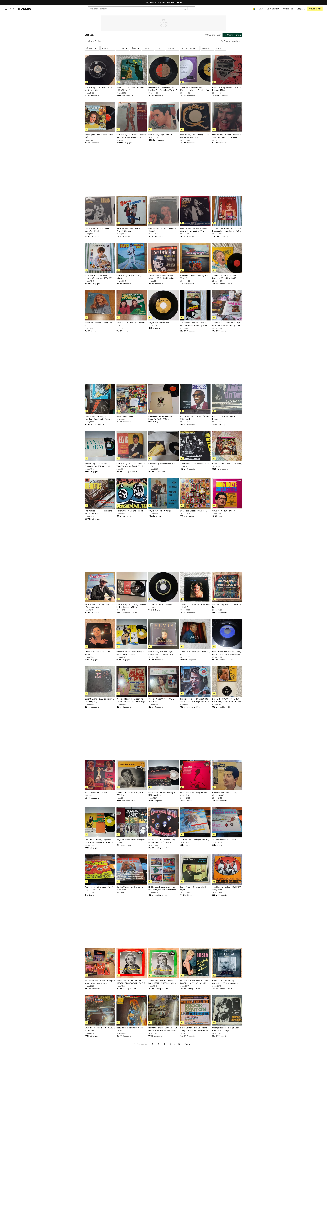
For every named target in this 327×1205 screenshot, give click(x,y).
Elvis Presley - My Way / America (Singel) (162, 229)
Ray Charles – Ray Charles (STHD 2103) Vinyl (194, 417)
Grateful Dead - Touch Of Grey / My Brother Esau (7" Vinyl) (162, 841)
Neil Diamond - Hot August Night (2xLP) (130, 1029)
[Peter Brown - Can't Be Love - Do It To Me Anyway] (100, 587)
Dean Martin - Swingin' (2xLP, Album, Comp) (224, 793)
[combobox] (138, 9)
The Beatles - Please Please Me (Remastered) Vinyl (98, 512)
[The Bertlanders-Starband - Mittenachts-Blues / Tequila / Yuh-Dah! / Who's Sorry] (195, 70)
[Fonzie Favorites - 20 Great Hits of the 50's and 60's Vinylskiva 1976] (195, 681)
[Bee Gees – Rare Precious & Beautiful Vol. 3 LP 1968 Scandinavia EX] (163, 399)
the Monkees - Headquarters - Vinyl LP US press (129, 229)
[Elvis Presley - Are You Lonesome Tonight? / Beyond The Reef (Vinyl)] (227, 117)
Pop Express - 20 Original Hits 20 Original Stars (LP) (99, 888)
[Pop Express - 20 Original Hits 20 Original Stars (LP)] (100, 869)
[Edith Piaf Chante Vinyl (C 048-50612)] (100, 634)
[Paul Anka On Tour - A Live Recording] (227, 399)
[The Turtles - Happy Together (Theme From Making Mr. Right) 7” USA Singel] (100, 822)
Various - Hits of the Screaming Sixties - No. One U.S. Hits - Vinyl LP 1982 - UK (130, 700)
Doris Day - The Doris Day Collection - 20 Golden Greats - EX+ (225, 982)
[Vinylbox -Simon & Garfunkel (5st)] (131, 822)
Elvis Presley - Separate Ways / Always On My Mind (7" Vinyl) (193, 229)
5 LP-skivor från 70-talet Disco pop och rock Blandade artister (100, 981)
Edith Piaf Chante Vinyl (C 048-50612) (98, 653)
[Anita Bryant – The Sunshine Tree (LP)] (100, 117)
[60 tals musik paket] (131, 399)
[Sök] (185, 9)
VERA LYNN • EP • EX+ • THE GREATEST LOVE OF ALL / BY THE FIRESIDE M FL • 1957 (130, 982)
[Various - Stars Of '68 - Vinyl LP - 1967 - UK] (163, 681)
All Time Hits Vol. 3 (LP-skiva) (224, 840)
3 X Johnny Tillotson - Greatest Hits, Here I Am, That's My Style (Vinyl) (193, 324)
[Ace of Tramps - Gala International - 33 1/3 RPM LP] (131, 70)
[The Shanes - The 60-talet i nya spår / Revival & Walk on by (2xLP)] (227, 305)
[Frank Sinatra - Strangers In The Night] (195, 869)
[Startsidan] (24, 9)
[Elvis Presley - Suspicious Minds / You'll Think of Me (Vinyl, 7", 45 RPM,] (131, 446)
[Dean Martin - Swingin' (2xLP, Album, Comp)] (227, 775)
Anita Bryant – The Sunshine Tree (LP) (99, 136)
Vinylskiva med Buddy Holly (223, 511)
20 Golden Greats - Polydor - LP (194, 511)
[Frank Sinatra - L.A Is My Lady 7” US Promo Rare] (163, 775)
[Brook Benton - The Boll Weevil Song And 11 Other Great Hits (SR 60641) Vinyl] (195, 1010)
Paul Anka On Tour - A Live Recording (223, 417)
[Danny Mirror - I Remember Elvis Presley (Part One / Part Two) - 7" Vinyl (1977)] (163, 70)
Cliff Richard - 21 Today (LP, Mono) (227, 463)
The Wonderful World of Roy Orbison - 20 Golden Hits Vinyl (161, 276)
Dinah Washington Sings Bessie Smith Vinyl (193, 793)
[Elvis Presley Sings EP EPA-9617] (163, 117)
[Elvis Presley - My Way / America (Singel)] (163, 211)
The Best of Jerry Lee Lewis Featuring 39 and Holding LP (224, 276)
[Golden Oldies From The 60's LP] (131, 869)
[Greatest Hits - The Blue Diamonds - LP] (131, 305)
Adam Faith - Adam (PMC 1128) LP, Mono (195, 653)
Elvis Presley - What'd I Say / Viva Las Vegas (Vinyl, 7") (194, 136)
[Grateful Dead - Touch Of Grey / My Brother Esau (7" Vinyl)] (163, 822)
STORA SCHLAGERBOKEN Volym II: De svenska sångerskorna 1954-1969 (227, 229)
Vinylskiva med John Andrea (160, 604)
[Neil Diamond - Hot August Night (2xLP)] (131, 1010)
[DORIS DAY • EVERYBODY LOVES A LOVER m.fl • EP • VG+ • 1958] (195, 963)
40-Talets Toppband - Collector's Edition (226, 605)
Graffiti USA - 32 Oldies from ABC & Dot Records (100, 1029)
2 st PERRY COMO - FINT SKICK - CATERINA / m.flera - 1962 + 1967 (226, 700)
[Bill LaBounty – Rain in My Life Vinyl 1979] (163, 446)
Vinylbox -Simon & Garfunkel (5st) (130, 840)
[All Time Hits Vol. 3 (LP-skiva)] (227, 822)
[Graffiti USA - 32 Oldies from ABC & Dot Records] (100, 1010)
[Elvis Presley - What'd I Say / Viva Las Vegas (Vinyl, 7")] (195, 117)
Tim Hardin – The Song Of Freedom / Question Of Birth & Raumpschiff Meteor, (97, 417)
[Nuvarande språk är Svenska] (254, 9)
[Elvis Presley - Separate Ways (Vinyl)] (131, 258)
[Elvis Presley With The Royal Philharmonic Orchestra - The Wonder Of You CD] (163, 634)
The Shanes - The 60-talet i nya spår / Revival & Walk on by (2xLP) (226, 324)
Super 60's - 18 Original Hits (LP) (130, 511)
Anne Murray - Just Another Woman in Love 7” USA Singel (97, 464)
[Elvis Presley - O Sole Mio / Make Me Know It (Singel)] (100, 70)
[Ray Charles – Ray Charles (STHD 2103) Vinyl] (195, 399)
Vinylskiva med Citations (158, 323)
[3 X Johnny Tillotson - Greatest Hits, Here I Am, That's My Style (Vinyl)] (195, 305)
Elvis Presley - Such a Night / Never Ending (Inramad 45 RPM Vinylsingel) (131, 605)
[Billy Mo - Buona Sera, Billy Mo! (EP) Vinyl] (131, 775)
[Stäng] (325, 2)
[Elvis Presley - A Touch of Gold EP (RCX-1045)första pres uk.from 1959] (131, 117)
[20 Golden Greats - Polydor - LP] (195, 493)
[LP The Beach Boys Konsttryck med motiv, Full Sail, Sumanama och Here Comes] (163, 869)
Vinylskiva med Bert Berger (159, 511)
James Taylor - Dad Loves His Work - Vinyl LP (195, 605)
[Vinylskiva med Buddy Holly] (227, 493)
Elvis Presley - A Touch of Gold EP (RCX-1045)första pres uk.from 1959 (131, 136)
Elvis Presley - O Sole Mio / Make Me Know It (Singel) (99, 88)
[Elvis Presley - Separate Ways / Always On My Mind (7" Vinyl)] (195, 211)
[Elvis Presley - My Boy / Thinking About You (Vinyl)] (100, 211)
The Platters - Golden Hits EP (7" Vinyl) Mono (226, 888)
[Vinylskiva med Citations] (163, 305)
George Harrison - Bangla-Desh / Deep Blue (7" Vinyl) (226, 1029)
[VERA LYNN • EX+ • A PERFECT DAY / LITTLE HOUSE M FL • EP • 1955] (163, 963)
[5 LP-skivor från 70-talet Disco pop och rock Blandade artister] (100, 963)
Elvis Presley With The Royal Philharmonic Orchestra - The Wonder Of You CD (160, 653)
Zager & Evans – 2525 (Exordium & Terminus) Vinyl (99, 700)
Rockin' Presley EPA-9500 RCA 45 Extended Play (226, 88)
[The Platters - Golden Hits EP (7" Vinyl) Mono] (227, 869)
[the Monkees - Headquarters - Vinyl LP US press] (131, 211)
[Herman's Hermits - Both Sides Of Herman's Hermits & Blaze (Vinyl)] (163, 1010)
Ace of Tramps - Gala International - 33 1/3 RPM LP (131, 88)
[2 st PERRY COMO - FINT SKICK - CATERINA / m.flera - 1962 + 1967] (227, 681)
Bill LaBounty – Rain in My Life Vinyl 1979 (163, 464)
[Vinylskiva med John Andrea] (163, 587)
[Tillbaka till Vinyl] (86, 41)
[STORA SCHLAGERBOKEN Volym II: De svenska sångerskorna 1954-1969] (227, 211)
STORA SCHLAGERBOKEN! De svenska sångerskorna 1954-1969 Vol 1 (99, 277)
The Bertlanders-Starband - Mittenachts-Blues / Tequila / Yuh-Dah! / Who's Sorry (194, 88)
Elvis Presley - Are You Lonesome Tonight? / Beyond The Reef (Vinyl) (226, 136)
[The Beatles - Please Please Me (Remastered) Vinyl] (100, 493)
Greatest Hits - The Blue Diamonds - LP (131, 324)
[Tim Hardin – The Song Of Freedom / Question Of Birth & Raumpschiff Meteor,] (100, 399)
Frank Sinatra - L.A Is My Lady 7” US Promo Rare (162, 793)
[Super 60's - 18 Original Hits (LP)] (131, 493)
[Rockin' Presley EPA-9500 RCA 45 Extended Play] (227, 70)
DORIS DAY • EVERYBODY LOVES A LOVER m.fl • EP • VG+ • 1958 (195, 981)
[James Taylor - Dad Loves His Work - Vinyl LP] (195, 587)
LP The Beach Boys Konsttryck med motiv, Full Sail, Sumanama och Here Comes (163, 888)
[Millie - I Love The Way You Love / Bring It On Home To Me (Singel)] (227, 634)
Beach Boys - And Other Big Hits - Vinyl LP (194, 276)
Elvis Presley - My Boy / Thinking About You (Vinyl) (98, 229)
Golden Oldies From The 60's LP (130, 887)
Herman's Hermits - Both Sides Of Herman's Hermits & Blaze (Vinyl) (162, 1029)
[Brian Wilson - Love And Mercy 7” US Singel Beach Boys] (131, 634)
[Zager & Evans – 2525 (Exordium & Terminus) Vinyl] (100, 681)
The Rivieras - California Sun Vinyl (194, 463)
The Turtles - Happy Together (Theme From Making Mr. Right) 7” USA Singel (99, 841)
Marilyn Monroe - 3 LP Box (96, 792)
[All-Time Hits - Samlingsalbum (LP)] (195, 822)
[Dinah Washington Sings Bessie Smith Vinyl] (195, 775)
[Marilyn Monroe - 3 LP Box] (100, 775)
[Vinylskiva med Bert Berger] (163, 493)
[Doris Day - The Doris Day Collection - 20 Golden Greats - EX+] (227, 963)
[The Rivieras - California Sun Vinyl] (195, 446)
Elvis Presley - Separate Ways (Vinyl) (129, 276)
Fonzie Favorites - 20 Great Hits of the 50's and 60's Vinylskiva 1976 (195, 700)
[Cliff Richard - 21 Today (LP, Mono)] (227, 446)
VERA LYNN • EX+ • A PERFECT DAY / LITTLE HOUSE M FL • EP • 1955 (162, 982)
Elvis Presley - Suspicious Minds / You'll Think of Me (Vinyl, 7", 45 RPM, (130, 465)
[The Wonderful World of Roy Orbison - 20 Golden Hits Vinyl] (163, 258)
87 (179, 1044)
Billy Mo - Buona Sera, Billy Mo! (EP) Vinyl (129, 793)
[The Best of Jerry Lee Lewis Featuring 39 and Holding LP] (227, 258)
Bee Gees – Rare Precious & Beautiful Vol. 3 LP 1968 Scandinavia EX (160, 417)
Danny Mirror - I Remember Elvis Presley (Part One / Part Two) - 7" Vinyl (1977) (163, 88)
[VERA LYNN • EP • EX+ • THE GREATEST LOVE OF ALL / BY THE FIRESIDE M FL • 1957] (131, 963)
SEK (261, 9)
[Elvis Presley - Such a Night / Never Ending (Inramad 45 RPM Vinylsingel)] (131, 587)
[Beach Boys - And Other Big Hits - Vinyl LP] (195, 258)
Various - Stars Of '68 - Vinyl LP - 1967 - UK (162, 700)
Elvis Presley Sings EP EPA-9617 (162, 135)
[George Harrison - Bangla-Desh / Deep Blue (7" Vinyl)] (227, 1010)
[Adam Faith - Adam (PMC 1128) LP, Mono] (195, 634)
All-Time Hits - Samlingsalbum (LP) (194, 840)
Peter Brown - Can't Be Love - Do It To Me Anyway (99, 605)
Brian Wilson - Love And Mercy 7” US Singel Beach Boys (130, 653)
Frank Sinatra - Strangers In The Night (194, 888)
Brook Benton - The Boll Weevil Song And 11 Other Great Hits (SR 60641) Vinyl (194, 1029)
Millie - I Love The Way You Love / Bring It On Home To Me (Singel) (226, 653)
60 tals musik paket (124, 416)
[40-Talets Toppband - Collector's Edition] (227, 587)
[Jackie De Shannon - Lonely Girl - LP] (100, 305)
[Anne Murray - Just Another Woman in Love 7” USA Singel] (100, 446)
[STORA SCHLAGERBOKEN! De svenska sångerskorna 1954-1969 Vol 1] (100, 258)
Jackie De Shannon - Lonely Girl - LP (99, 324)
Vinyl (90, 41)
